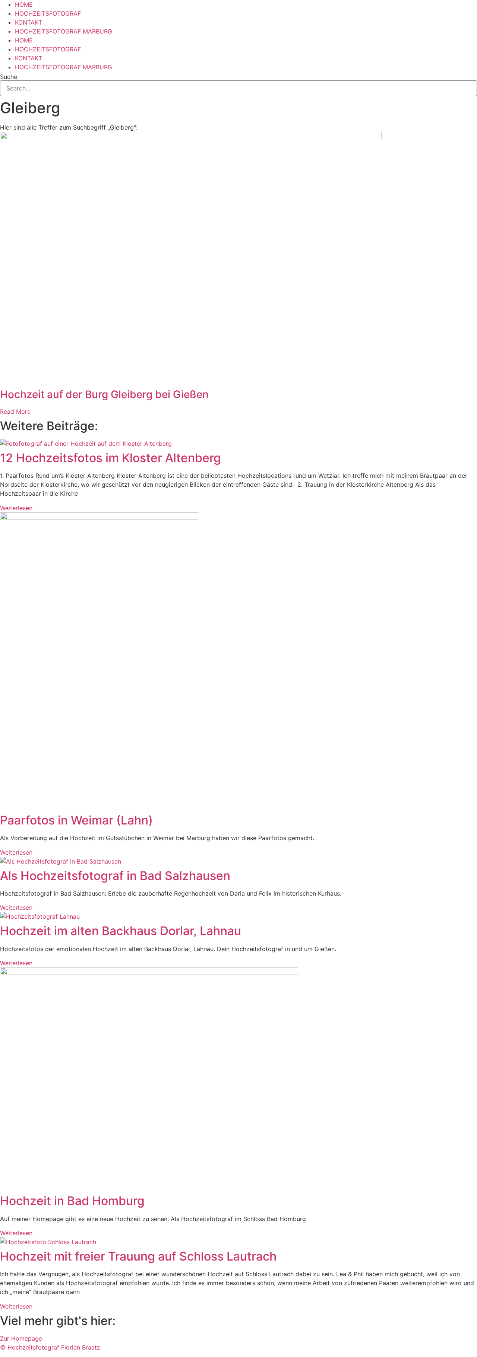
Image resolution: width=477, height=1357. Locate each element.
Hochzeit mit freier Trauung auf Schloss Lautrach (138, 1256)
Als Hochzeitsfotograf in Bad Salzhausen (115, 875)
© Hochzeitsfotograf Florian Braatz (50, 1347)
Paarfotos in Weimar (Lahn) (76, 820)
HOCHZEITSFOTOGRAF (48, 13)
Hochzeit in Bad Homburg (72, 1201)
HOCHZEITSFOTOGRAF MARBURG (63, 31)
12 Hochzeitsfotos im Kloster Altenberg (110, 458)
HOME (24, 4)
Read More (15, 411)
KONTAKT (28, 22)
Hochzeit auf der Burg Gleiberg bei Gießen (104, 394)
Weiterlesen (16, 508)
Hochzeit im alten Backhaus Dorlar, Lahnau (120, 931)
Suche (8, 77)
